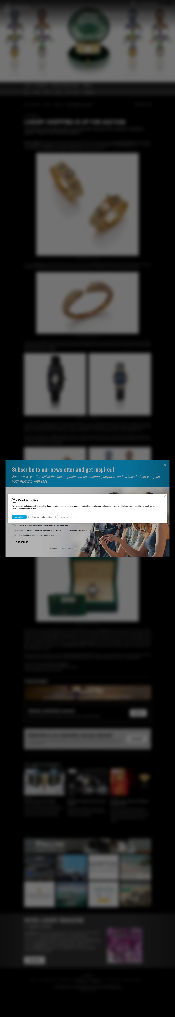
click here (32, 508)
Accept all (19, 517)
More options (66, 517)
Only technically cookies (42, 517)
